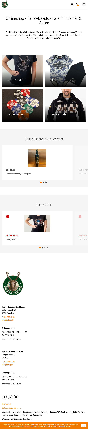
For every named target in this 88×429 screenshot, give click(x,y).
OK (84, 426)
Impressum (6, 404)
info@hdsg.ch (7, 365)
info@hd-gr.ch (7, 320)
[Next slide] (69, 162)
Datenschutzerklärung (64, 426)
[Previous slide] (18, 162)
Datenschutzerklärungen (11, 408)
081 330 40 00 (9, 317)
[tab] (41, 182)
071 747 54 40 (9, 362)
